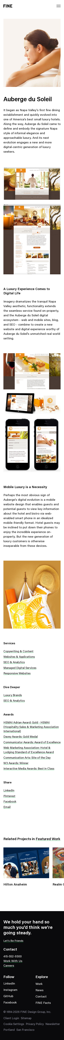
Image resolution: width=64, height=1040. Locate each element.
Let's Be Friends (13, 941)
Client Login (11, 1018)
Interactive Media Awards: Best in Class (28, 769)
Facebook (9, 801)
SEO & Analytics (14, 662)
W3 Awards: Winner (16, 763)
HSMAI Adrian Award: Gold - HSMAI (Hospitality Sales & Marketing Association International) (31, 727)
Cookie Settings (13, 1024)
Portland (9, 1030)
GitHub (8, 996)
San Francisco (25, 1030)
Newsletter (52, 1024)
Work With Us (12, 961)
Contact (41, 996)
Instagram (10, 990)
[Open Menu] (58, 6)
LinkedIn (8, 790)
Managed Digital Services (19, 668)
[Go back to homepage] (7, 6)
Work (38, 984)
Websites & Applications (19, 657)
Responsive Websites (17, 673)
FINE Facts (43, 1003)
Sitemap (26, 1018)
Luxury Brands (12, 695)
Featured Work (48, 839)
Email (7, 807)
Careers (8, 965)
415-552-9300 (12, 956)
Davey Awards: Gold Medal (20, 737)
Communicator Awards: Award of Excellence (32, 742)
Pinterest (9, 796)
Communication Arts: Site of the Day (27, 758)
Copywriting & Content (18, 651)
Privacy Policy (35, 1024)
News (39, 990)
